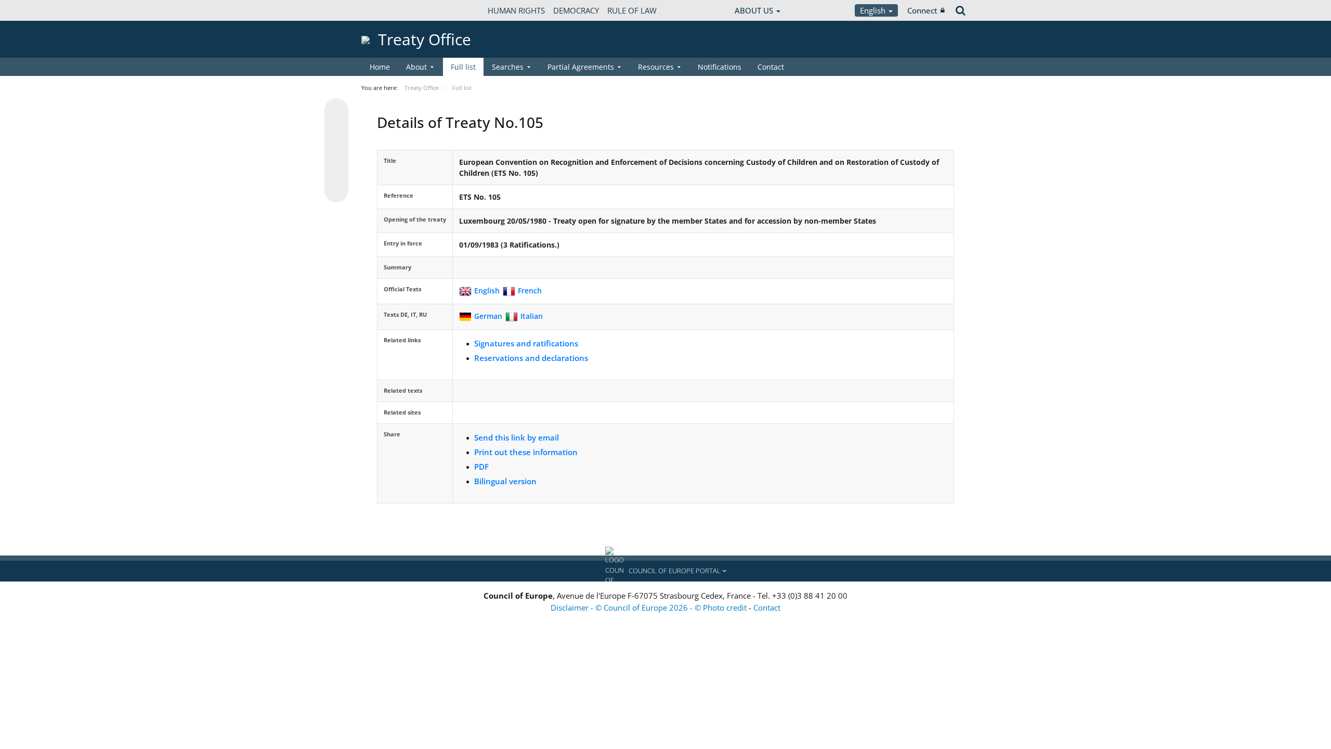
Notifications (719, 67)
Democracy (576, 10)
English (874, 10)
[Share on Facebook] (336, 151)
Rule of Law (632, 10)
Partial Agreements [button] (580, 67)
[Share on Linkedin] (336, 170)
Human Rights (516, 10)
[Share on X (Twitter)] (336, 131)
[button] (665, 571)
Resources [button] (656, 67)
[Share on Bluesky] (336, 111)
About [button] (416, 67)
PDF (481, 466)
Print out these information (526, 452)
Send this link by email (516, 437)
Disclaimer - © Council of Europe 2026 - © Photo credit (650, 607)
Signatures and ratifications (526, 343)
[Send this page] (336, 190)
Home (380, 67)
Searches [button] (508, 67)
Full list (463, 67)
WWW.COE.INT (387, 10)
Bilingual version (505, 481)
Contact (771, 67)
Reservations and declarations (531, 358)
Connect (922, 10)
